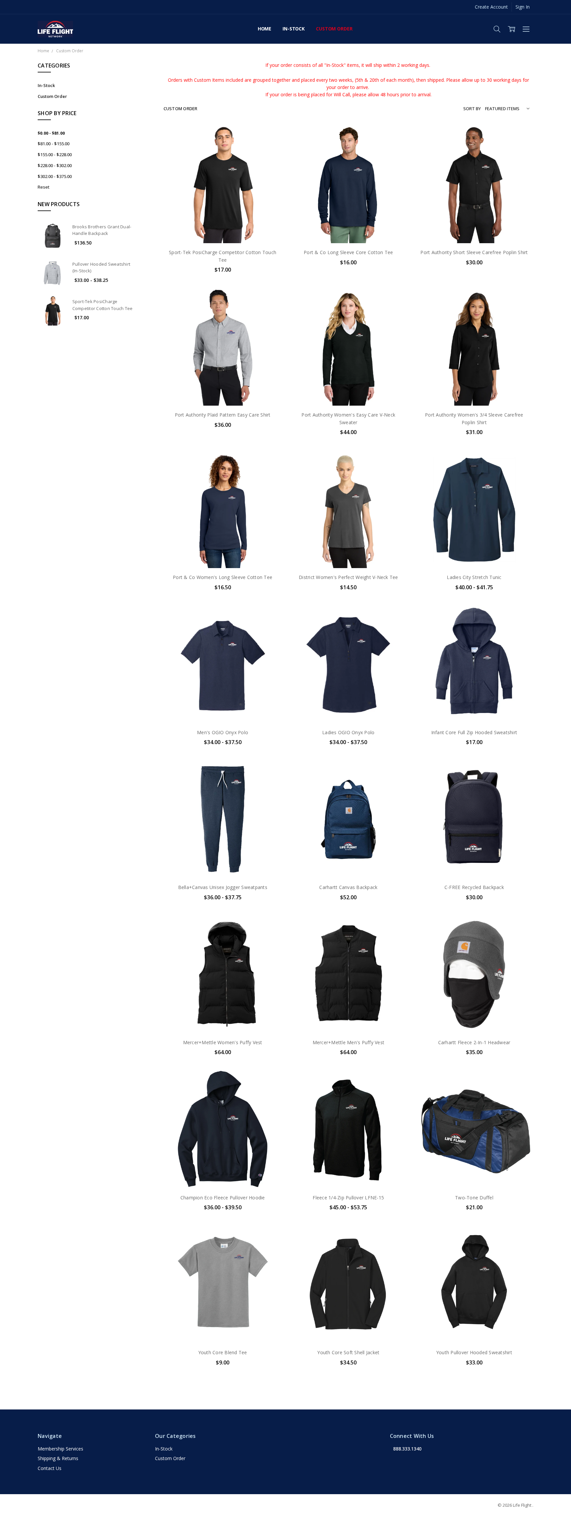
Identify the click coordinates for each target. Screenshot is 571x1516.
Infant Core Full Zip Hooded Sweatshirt (474, 732)
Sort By (472, 108)
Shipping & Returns (58, 1458)
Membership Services (60, 1449)
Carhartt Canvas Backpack (348, 887)
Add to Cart (474, 1160)
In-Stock (294, 28)
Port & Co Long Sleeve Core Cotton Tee (348, 252)
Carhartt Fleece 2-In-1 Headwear (474, 1042)
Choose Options (222, 229)
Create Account (491, 7)
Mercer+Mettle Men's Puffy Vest (349, 1042)
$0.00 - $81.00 (51, 133)
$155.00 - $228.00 (55, 154)
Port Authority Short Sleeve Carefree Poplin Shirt (474, 252)
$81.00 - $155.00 (53, 144)
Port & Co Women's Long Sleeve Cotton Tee (222, 577)
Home (264, 28)
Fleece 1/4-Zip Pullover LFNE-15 (348, 1197)
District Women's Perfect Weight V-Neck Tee (348, 577)
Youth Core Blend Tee (222, 1352)
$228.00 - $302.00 (55, 165)
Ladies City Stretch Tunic (474, 577)
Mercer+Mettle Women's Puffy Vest (222, 1042)
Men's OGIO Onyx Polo (222, 732)
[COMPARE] (270, 147)
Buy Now (474, 1174)
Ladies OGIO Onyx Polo (348, 732)
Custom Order (334, 28)
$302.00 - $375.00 (55, 176)
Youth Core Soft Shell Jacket (348, 1352)
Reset (44, 187)
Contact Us (49, 1468)
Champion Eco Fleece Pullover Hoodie (222, 1197)
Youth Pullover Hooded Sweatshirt (474, 1352)
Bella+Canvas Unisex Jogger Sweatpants (222, 887)
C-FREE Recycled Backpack (474, 887)
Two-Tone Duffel (474, 1197)
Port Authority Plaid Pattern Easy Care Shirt (223, 415)
